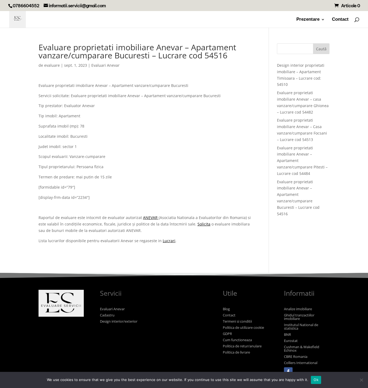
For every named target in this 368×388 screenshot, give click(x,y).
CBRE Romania (295, 356)
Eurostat (291, 340)
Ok (316, 380)
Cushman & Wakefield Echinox (301, 348)
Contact (340, 19)
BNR (287, 334)
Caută (321, 48)
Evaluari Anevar (105, 65)
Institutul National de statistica (301, 326)
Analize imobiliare (298, 308)
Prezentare (308, 19)
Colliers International (300, 362)
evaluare (52, 65)
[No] (361, 380)
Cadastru (107, 315)
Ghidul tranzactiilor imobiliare (299, 317)
